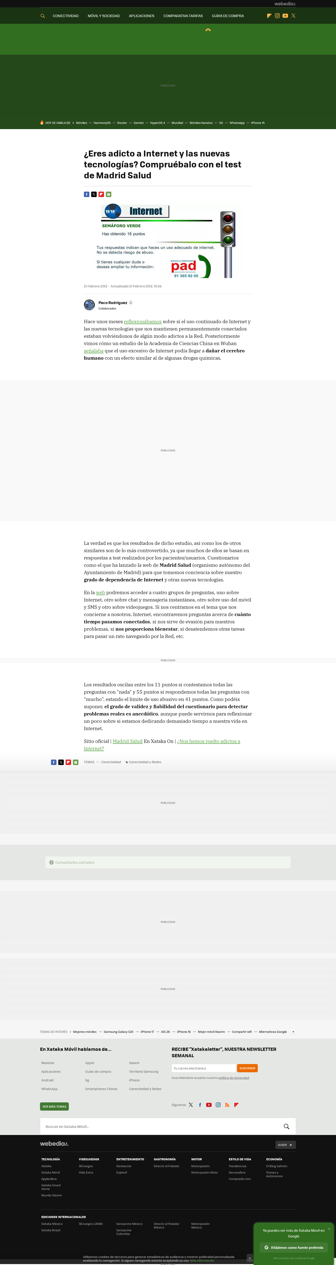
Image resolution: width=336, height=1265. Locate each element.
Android (47, 1080)
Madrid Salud (128, 741)
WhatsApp (237, 122)
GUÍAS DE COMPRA (228, 15)
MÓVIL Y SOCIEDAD (104, 15)
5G (221, 122)
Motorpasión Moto (204, 1172)
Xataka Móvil (50, 1172)
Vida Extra (86, 1172)
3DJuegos (86, 1166)
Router (122, 122)
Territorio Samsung (143, 1071)
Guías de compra (98, 1071)
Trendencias (237, 1166)
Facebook (86, 194)
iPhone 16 (184, 1031)
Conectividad (111, 762)
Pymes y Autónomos (274, 1174)
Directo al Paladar (166, 1166)
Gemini (139, 122)
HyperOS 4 (157, 122)
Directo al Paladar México (166, 1225)
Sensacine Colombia (123, 1232)
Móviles (81, 122)
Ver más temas (54, 1106)
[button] (115, 302)
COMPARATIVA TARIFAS (183, 15)
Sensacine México (129, 1223)
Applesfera (49, 1179)
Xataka (46, 1166)
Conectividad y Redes (145, 762)
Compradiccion (240, 1179)
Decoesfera (237, 1172)
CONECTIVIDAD (66, 15)
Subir (282, 1145)
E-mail (108, 194)
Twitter (293, 15)
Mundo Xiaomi (51, 1195)
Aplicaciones (51, 1071)
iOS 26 (166, 1031)
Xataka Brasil (50, 1230)
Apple (89, 1062)
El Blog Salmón (276, 1166)
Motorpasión (200, 1166)
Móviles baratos (201, 122)
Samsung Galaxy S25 (119, 1031)
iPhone (134, 1080)
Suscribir (247, 1068)
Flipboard (269, 15)
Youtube (285, 15)
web (100, 592)
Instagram (277, 15)
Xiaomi (134, 1062)
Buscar (287, 1126)
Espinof (121, 1172)
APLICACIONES (141, 15)
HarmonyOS (102, 122)
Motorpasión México (200, 1225)
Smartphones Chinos (101, 1088)
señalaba (94, 350)
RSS (227, 1104)
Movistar (47, 1062)
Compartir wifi (242, 1031)
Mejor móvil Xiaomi (211, 1031)
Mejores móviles (85, 1031)
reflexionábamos (143, 321)
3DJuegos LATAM (91, 1223)
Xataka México (52, 1223)
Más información (202, 1260)
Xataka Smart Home (51, 1187)
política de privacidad (234, 1077)
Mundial (177, 122)
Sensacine (123, 1166)
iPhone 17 (148, 1031)
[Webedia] (285, 3)
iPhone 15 (258, 122)
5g (87, 1080)
